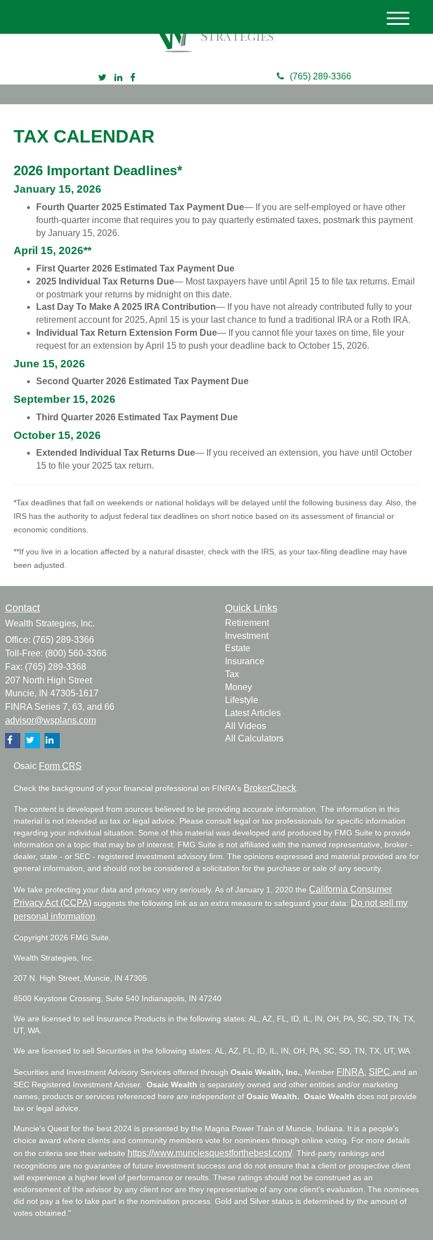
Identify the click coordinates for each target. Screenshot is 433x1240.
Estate (237, 648)
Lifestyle (241, 700)
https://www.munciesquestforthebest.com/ (209, 1153)
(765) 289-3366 (320, 76)
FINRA (350, 1072)
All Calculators (254, 738)
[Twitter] (102, 78)
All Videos (245, 726)
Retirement (247, 623)
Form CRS (60, 766)
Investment (246, 636)
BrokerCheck (270, 788)
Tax (232, 674)
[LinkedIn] (118, 78)
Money (238, 687)
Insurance (244, 661)
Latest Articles (253, 713)
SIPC (379, 1072)
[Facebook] (132, 78)
